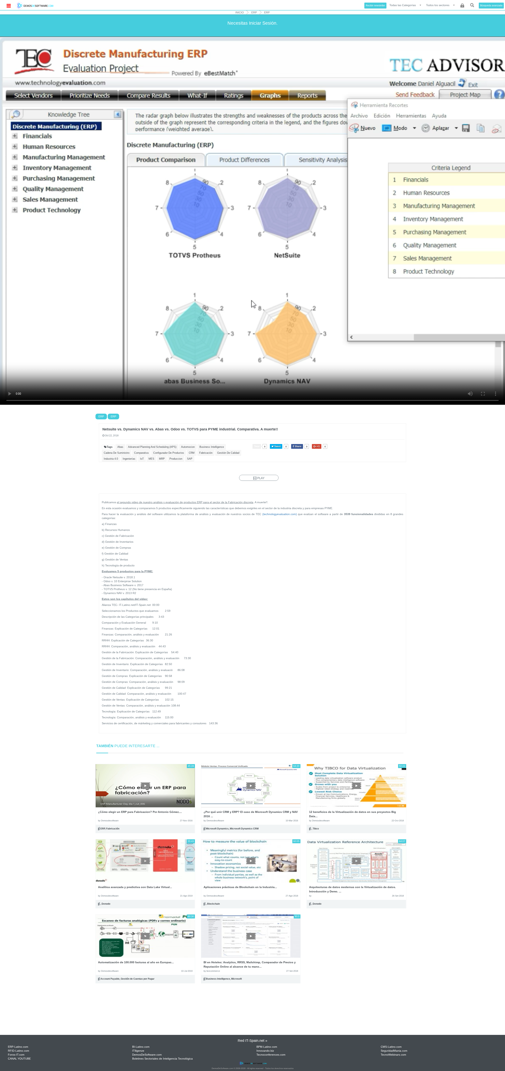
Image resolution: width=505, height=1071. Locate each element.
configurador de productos (168, 452)
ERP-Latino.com (18, 1046)
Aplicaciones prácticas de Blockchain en (240, 887)
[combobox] (406, 5)
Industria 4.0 (111, 458)
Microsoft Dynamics (217, 828)
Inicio (239, 12)
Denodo (106, 903)
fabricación (205, 452)
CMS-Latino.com (391, 1046)
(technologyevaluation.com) (279, 514)
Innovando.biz (265, 1050)
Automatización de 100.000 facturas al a (136, 962)
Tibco (316, 828)
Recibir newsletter (375, 5)
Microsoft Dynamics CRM (244, 828)
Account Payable (110, 979)
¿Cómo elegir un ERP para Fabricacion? (140, 811)
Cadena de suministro (116, 452)
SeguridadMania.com (394, 1050)
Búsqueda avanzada (491, 5)
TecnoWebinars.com (393, 1054)
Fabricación (112, 828)
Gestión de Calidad (228, 452)
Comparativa (141, 452)
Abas (120, 446)
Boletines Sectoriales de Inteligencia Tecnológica (162, 1058)
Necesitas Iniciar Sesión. (252, 23)
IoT (142, 458)
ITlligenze (138, 1050)
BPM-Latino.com (266, 1046)
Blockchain (213, 903)
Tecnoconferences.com (270, 1054)
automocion (188, 446)
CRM (192, 452)
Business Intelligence (211, 446)
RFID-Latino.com (18, 1050)
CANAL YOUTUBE (19, 1058)
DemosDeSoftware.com (147, 1054)
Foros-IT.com (16, 1054)
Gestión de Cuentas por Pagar (137, 979)
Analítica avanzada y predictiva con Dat (135, 887)
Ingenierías (129, 458)
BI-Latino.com (141, 1046)
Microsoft (236, 979)
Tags (109, 446)
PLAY (260, 478)
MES (151, 458)
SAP (189, 458)
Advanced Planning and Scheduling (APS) (152, 446)
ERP (254, 12)
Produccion (175, 458)
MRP (162, 458)
